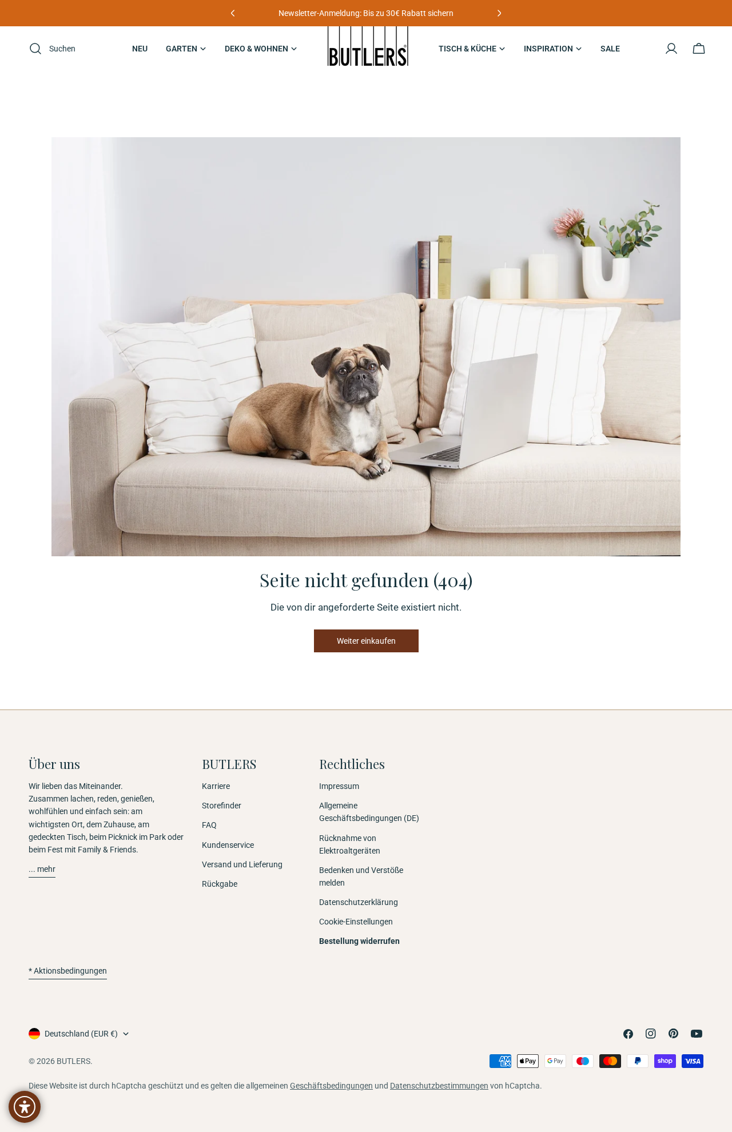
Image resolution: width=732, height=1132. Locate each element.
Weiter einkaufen (366, 640)
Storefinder (221, 805)
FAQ (209, 825)
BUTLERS (73, 1061)
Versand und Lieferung (242, 864)
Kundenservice (228, 845)
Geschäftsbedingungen (331, 1085)
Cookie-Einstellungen (356, 921)
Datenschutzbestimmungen (439, 1085)
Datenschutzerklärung (358, 902)
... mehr (42, 869)
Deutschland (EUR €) (81, 1033)
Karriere (216, 786)
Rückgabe (219, 883)
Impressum (339, 786)
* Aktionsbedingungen (68, 970)
